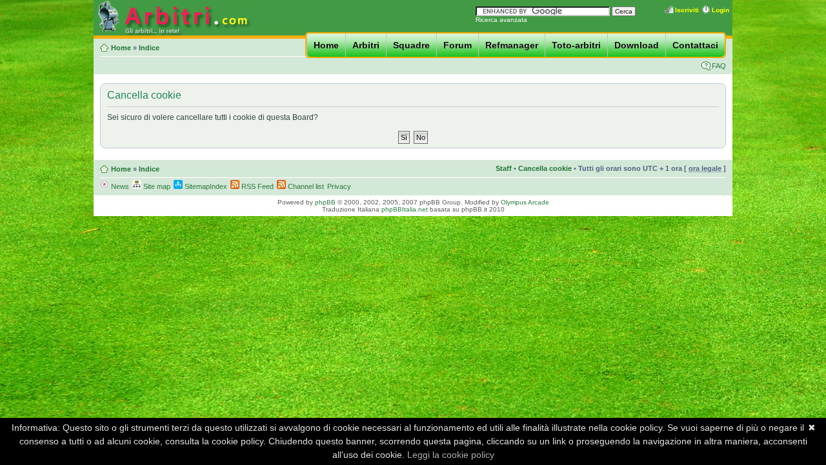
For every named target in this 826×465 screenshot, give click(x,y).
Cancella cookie (545, 168)
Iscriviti (687, 10)
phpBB (325, 202)
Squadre (411, 45)
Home (326, 45)
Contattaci (695, 45)
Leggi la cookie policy (450, 455)
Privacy (339, 186)
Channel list (305, 186)
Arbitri (365, 45)
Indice (149, 48)
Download (636, 45)
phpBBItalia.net (404, 209)
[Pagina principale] (173, 33)
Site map (155, 186)
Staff (504, 168)
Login (720, 10)
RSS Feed (256, 186)
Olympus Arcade (525, 202)
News (119, 186)
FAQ (719, 66)
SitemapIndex (205, 186)
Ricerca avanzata (501, 19)
